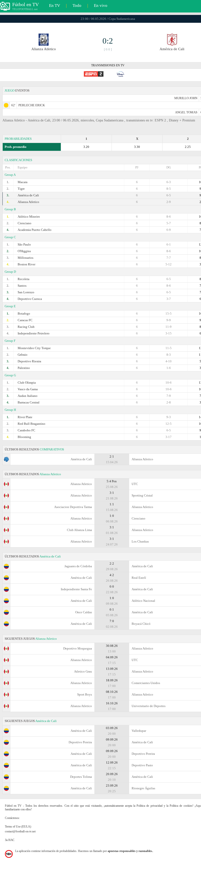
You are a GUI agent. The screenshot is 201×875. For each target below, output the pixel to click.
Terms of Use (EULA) (18, 826)
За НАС (9, 840)
